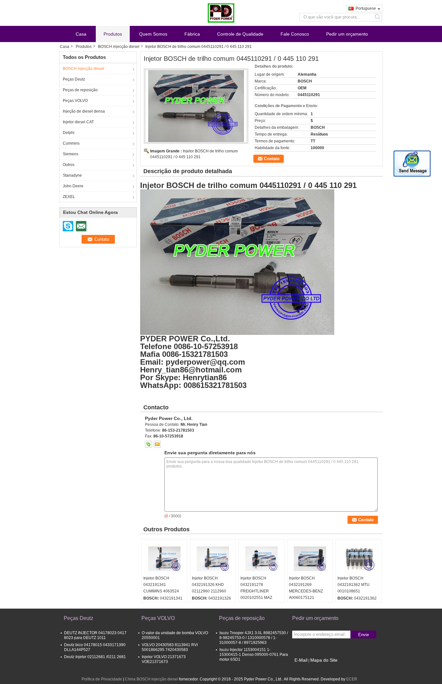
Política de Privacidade (102, 679)
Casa (81, 34)
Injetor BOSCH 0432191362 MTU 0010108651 (353, 584)
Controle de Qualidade (240, 34)
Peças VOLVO (75, 100)
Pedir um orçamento (347, 34)
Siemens (70, 154)
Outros (68, 164)
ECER (351, 679)
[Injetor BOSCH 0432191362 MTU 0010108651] (358, 559)
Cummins (71, 143)
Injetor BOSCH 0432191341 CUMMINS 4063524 (161, 584)
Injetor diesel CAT (78, 122)
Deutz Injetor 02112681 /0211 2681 (95, 657)
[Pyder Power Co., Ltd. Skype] (148, 444)
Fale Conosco (295, 34)
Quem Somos (153, 34)
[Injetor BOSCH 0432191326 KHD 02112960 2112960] (213, 559)
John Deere (73, 186)
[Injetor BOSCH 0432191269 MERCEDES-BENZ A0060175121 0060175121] (310, 559)
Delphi (68, 132)
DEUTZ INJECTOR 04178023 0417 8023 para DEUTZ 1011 (95, 635)
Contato (272, 158)
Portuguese (366, 8)
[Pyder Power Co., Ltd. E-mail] (157, 444)
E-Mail (300, 660)
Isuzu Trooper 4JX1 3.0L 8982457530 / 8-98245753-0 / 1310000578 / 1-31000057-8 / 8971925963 (253, 638)
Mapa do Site (323, 660)
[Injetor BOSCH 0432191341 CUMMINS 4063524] (164, 559)
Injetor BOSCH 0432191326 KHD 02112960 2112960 (209, 584)
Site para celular (310, 668)
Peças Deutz (74, 79)
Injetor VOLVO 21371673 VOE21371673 (164, 659)
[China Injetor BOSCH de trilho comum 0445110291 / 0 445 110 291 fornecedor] (196, 106)
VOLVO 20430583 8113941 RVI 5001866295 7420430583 (170, 647)
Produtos (113, 34)
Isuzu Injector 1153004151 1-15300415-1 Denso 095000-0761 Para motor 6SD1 (253, 654)
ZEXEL (69, 196)
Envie (363, 634)
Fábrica (192, 34)
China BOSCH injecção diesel (151, 679)
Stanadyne (72, 175)
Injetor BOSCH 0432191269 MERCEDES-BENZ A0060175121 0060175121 (306, 591)
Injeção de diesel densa (84, 111)
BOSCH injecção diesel (118, 46)
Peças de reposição (80, 90)
